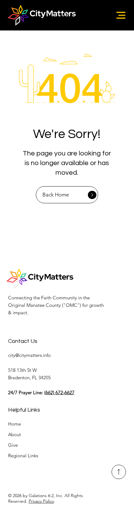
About (14, 434)
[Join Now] (119, 472)
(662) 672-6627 (59, 392)
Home (14, 424)
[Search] (65, 15)
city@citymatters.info (29, 355)
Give (13, 445)
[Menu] (121, 15)
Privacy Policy (41, 501)
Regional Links (23, 456)
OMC (71, 305)
